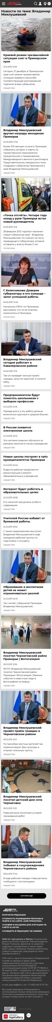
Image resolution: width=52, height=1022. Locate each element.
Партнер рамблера (25, 1009)
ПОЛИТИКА (9, 248)
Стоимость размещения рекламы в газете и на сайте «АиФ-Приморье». (22, 919)
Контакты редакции (14, 915)
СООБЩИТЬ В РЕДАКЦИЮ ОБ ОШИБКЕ (22, 931)
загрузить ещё (27, 896)
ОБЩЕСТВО (9, 88)
